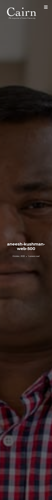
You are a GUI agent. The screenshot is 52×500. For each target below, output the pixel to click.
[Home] (22, 13)
